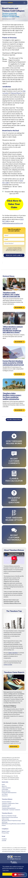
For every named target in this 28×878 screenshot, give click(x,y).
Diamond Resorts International (10, 817)
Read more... (14, 746)
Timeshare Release (6, 801)
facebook (4, 839)
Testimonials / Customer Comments (11, 809)
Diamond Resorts (16, 93)
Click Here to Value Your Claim (14, 204)
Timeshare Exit (5, 806)
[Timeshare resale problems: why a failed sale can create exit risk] (14, 284)
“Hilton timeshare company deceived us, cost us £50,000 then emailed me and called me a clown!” (13, 329)
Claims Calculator (13, 652)
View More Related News (14, 419)
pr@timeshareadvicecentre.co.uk (12, 223)
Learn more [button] (6, 870)
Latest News (5, 789)
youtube (4, 840)
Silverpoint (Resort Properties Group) (11, 820)
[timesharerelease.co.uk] (7, 2)
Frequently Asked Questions (9, 792)
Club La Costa (5, 819)
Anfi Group (4, 822)
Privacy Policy (19, 250)
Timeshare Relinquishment (8, 808)
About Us (4, 786)
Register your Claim (13, 255)
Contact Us (5, 795)
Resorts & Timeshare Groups (9, 815)
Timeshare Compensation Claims (10, 803)
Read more (19, 307)
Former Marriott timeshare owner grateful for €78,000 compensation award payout (13, 363)
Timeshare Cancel (6, 805)
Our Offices (5, 794)
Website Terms (5, 831)
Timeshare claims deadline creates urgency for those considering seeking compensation (12, 396)
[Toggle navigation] (24, 2)
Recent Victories (6, 791)
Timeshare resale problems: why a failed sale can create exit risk (11, 294)
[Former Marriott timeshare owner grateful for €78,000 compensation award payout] (14, 352)
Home (3, 784)
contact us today (8, 664)
